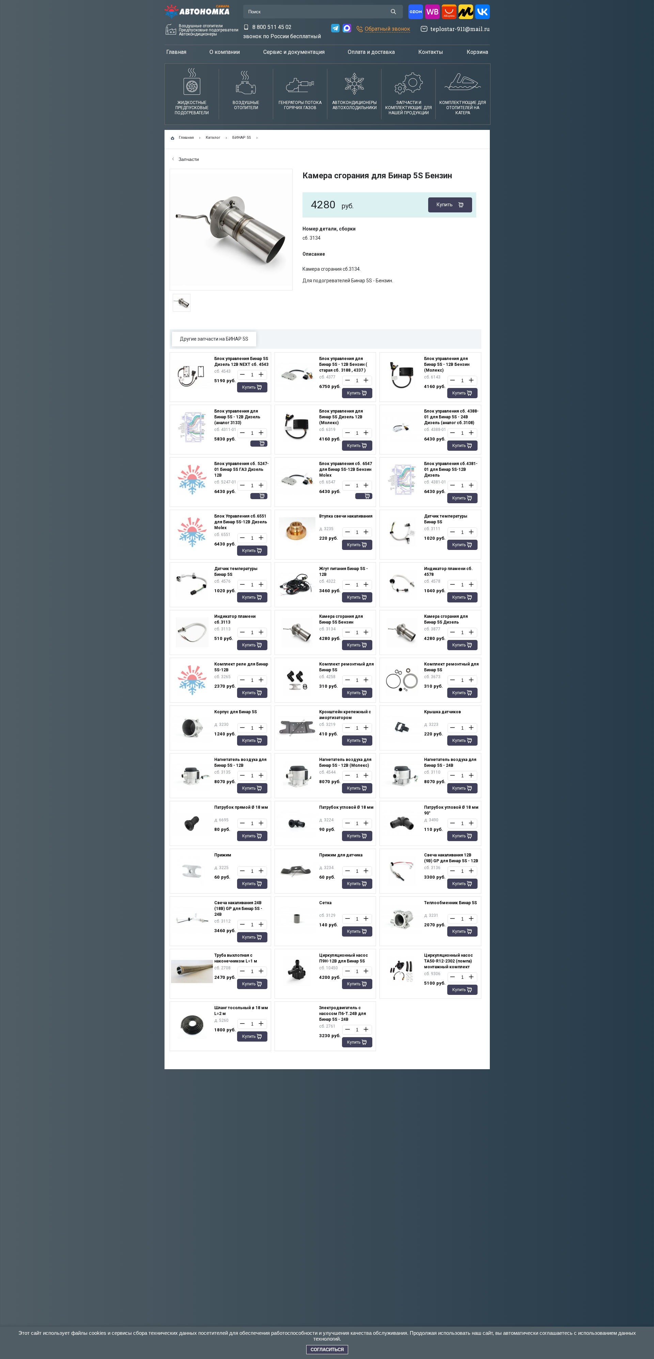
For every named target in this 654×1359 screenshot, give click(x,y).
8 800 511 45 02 (272, 27)
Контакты (430, 52)
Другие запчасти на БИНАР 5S (214, 339)
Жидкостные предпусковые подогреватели (192, 107)
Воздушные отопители (246, 105)
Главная (176, 52)
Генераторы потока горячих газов (300, 105)
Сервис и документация (294, 52)
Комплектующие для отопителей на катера (462, 107)
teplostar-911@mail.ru (460, 29)
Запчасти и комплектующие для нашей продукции (408, 107)
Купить (445, 204)
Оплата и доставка (371, 52)
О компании (224, 52)
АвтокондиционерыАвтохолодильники (354, 105)
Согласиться (327, 1349)
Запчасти (188, 159)
